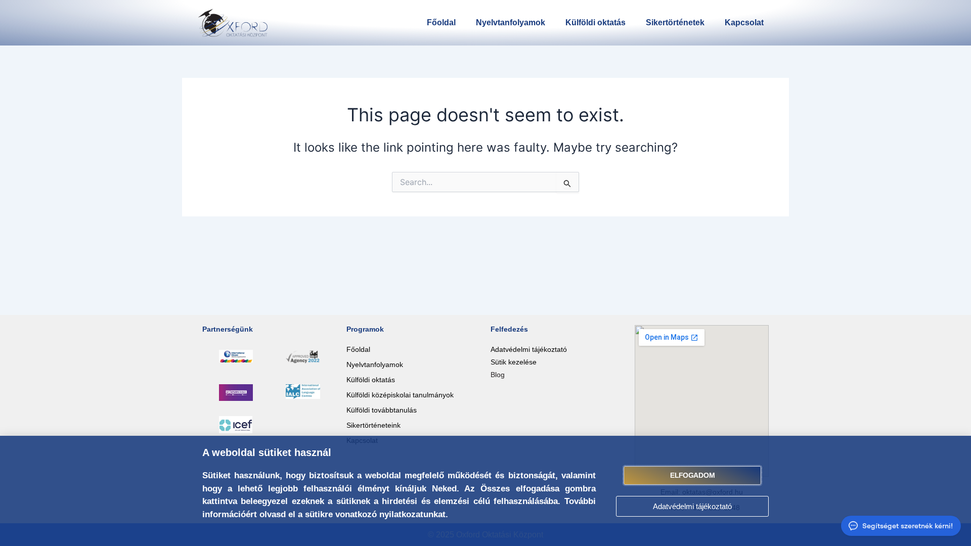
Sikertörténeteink (373, 425)
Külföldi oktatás (595, 22)
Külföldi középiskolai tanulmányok (400, 395)
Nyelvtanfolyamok (510, 22)
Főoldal (441, 22)
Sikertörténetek (675, 22)
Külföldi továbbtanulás (381, 410)
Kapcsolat (744, 22)
